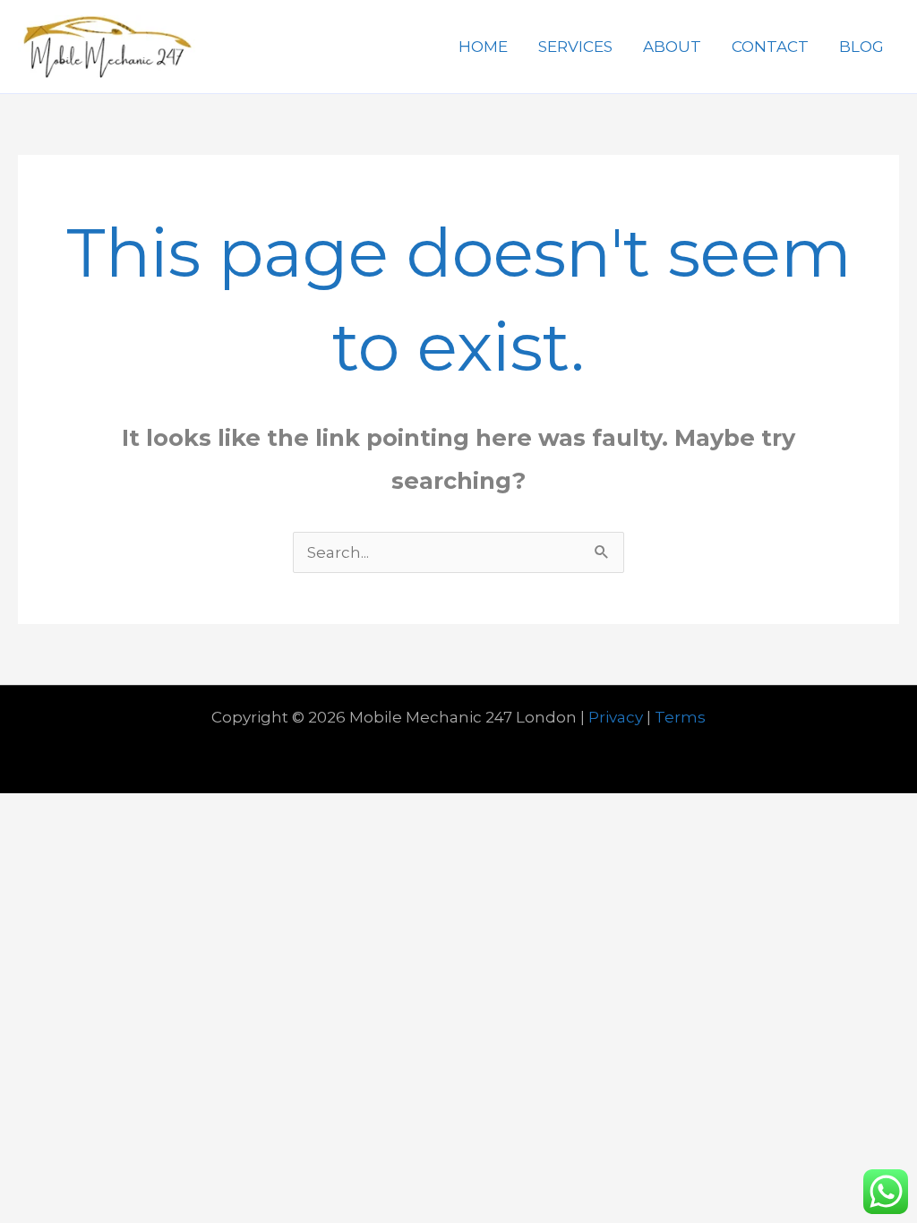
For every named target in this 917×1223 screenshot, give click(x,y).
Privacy (615, 717)
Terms (680, 717)
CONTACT (770, 47)
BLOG (861, 47)
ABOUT (672, 47)
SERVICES (575, 47)
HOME (483, 47)
